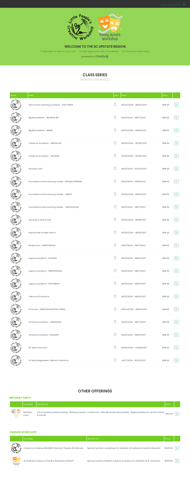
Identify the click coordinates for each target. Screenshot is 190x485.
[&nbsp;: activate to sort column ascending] (177, 404)
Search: (153, 84)
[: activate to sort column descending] (16, 404)
